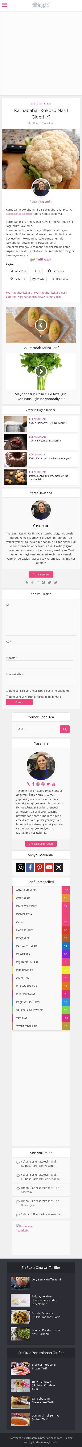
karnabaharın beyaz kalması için (40, 297)
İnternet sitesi (15, 674)
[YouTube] (49, 867)
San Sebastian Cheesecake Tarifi (43, 1400)
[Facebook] (30, 867)
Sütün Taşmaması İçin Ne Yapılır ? (48, 423)
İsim (8, 604)
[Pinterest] (39, 867)
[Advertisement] (41, 52)
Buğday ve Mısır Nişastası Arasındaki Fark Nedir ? (45, 1300)
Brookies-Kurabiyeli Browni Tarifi (44, 1366)
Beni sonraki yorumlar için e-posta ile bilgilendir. (40, 690)
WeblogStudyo (32, 1442)
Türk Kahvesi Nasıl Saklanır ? (45, 440)
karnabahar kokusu (20, 292)
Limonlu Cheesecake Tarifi (37, 1188)
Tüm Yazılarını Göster (41, 843)
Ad (9, 641)
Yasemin (45, 201)
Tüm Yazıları (41, 574)
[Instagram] (20, 867)
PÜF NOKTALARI (41, 104)
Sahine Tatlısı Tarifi (33, 1214)
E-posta (12, 658)
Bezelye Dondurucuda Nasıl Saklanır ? (46, 1332)
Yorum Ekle (48, 123)
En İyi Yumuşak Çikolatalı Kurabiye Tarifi (43, 1385)
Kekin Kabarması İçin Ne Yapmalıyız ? (50, 458)
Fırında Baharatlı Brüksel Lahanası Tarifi (46, 1315)
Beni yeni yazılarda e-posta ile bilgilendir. (35, 697)
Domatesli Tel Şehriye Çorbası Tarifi (45, 1417)
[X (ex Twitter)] (58, 867)
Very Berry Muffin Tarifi (46, 1279)
